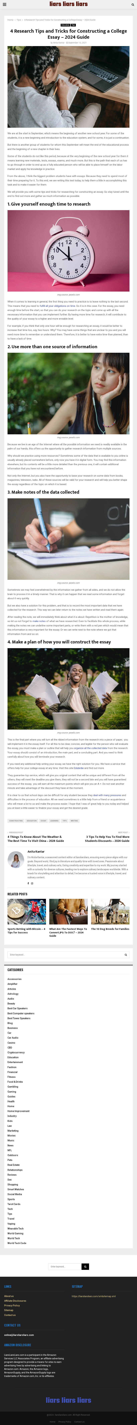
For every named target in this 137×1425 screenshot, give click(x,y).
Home (11, 1106)
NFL (10, 1150)
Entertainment (15, 1062)
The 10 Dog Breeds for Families (110, 929)
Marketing (13, 1130)
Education (65, 25)
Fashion (12, 1067)
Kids (10, 1121)
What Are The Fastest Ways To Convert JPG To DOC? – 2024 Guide (68, 932)
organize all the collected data (90, 748)
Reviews (12, 1174)
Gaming (12, 1091)
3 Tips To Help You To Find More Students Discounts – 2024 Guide (107, 839)
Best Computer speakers (21, 1013)
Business (13, 1028)
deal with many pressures (107, 795)
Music (11, 1140)
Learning (54, 821)
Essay (43, 821)
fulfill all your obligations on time (57, 305)
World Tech (14, 1238)
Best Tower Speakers (19, 1018)
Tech (10, 1209)
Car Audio (13, 1037)
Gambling (13, 1086)
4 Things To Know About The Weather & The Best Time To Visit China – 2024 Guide (36, 839)
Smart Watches (16, 1189)
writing (74, 821)
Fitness (12, 1077)
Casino (11, 1042)
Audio (11, 998)
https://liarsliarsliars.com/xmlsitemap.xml (94, 1296)
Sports (11, 1199)
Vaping (11, 1223)
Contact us (10, 1315)
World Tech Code (17, 1243)
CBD (10, 1047)
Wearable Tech (16, 1228)
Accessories (15, 979)
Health (11, 1101)
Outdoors (13, 1155)
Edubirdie (79, 768)
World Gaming (15, 1233)
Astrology (13, 994)
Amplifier (13, 984)
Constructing (16, 821)
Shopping (13, 1184)
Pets (10, 1160)
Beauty (11, 1003)
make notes (39, 621)
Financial (13, 1072)
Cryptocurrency (16, 1052)
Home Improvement (18, 1111)
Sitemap (8, 1310)
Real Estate (14, 1165)
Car (9, 1033)
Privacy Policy (12, 1305)
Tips (73, 25)
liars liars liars (68, 4)
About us (9, 1296)
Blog (10, 1023)
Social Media (15, 1194)
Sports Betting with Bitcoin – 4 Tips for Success (26, 931)
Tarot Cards (14, 1204)
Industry (12, 1116)
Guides (11, 1096)
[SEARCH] (125, 954)
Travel (11, 1218)
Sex (10, 1179)
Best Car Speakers (18, 1008)
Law (10, 1126)
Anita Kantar (58, 43)
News (11, 1145)
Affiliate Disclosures (15, 1300)
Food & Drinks (15, 1081)
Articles (12, 989)
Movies (12, 1135)
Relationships (15, 1170)
